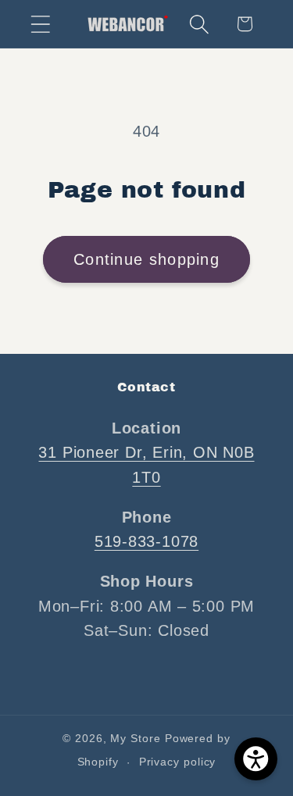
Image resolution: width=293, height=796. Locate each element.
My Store (135, 738)
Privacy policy (177, 761)
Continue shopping (146, 259)
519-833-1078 (146, 541)
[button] (40, 24)
